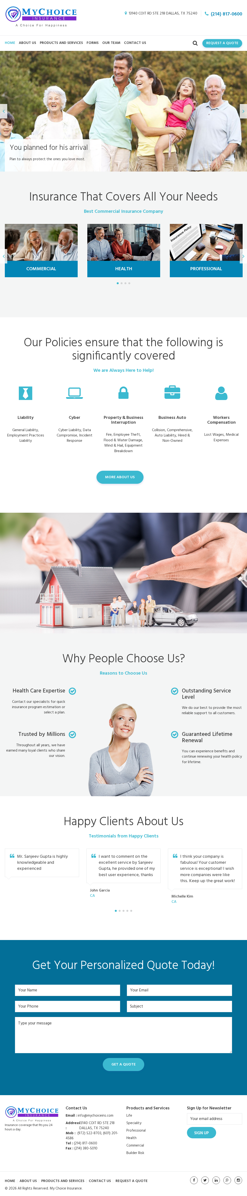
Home (10, 43)
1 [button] (118, 283)
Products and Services (61, 43)
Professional (136, 1131)
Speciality (133, 1123)
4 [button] (129, 283)
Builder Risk (135, 1153)
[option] (123, 111)
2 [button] (122, 283)
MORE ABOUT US (120, 477)
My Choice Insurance (66, 1188)
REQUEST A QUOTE (222, 43)
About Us (27, 43)
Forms (93, 43)
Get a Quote (123, 1064)
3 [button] (125, 283)
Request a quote (132, 1181)
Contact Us (135, 43)
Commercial (135, 1145)
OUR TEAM (111, 43)
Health (131, 1138)
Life (129, 1116)
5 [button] (131, 911)
